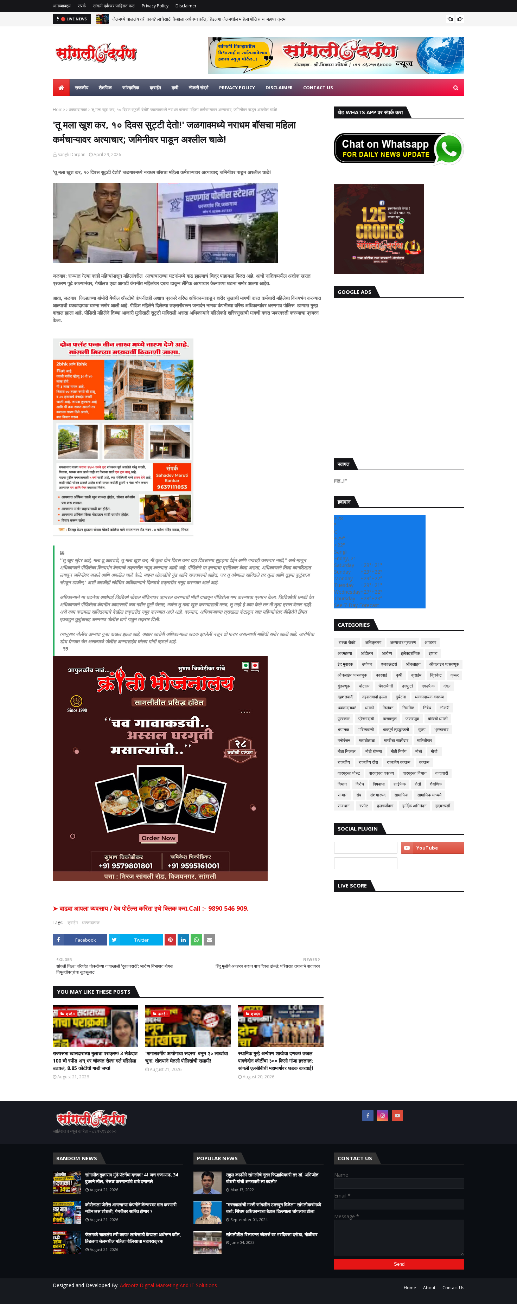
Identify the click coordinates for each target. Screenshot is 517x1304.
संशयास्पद (377, 795)
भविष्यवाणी (366, 729)
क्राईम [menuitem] (155, 87)
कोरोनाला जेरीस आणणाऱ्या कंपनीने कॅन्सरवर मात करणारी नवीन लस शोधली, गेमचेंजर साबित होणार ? (131, 1208)
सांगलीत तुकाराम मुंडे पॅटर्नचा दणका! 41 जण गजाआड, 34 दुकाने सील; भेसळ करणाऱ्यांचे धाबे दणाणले (131, 1178)
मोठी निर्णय (399, 751)
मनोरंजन (344, 740)
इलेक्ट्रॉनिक (410, 653)
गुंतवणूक (344, 686)
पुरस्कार (344, 719)
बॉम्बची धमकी (438, 719)
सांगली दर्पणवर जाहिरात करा (114, 6)
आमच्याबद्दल (62, 6)
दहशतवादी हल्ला (374, 697)
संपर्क (82, 6)
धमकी (369, 708)
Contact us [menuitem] (318, 87)
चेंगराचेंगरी (385, 686)
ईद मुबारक (345, 664)
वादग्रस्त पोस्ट (349, 773)
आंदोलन (367, 653)
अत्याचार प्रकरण (403, 642)
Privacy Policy (155, 6)
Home (59, 109)
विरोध (360, 784)
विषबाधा (379, 784)
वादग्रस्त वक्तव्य (381, 773)
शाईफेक (400, 784)
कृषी (399, 675)
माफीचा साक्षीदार (396, 740)
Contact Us (453, 1288)
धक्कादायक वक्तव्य (429, 697)
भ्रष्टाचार (441, 729)
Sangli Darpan (71, 154)
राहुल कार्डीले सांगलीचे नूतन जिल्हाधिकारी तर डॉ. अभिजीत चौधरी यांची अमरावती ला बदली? (272, 1178)
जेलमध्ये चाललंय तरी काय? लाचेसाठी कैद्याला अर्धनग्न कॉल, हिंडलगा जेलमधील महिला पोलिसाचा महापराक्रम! (199, 19)
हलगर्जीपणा (385, 806)
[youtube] (432, 848)
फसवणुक (390, 719)
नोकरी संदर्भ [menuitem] (199, 87)
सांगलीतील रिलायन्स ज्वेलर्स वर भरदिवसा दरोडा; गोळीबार (272, 1234)
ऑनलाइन (413, 664)
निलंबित (408, 708)
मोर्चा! (435, 751)
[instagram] (382, 1115)
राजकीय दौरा (368, 762)
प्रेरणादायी (366, 719)
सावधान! (344, 806)
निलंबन (388, 708)
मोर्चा (418, 751)
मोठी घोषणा (373, 751)
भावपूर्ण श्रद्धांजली (396, 729)
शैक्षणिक (436, 784)
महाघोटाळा (367, 740)
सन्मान (342, 795)
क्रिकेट (436, 675)
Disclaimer (186, 6)
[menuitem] (61, 87)
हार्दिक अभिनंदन (414, 806)
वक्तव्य (424, 762)
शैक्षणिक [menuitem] (105, 87)
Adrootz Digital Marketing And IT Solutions (168, 1285)
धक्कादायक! (78, 109)
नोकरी (444, 708)
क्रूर (455, 675)
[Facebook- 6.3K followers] (365, 863)
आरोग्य (387, 653)
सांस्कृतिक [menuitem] (130, 87)
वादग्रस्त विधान (415, 773)
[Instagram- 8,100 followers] (365, 848)
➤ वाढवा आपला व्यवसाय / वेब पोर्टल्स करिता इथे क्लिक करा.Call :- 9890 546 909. (151, 908)
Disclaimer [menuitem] (279, 87)
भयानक (343, 729)
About (429, 1288)
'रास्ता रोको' (347, 642)
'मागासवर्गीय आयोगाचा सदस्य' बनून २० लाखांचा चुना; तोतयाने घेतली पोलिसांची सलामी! (186, 1057)
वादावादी (441, 773)
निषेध (427, 708)
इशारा (433, 653)
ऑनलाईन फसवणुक (352, 675)
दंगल (447, 686)
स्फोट (363, 806)
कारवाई (381, 675)
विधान (342, 784)
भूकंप (422, 729)
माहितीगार (424, 740)
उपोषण (367, 664)
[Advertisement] (399, 376)
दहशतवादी (345, 697)
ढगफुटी (407, 686)
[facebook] (368, 1115)
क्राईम (73, 922)
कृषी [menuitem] (175, 87)
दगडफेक (428, 686)
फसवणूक (412, 719)
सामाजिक (401, 795)
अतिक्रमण (373, 642)
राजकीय (344, 762)
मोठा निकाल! (347, 751)
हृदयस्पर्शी (442, 806)
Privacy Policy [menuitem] (237, 87)
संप (358, 795)
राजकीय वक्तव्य (398, 762)
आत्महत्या (345, 653)
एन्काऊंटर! (389, 664)
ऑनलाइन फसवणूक (444, 664)
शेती (418, 784)
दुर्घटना (401, 697)
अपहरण (430, 642)
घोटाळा (364, 686)
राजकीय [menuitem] (81, 87)
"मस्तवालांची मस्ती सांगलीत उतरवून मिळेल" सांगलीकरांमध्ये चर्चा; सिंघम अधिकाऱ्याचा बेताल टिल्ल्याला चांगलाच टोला (273, 1208)
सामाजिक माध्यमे (429, 795)
